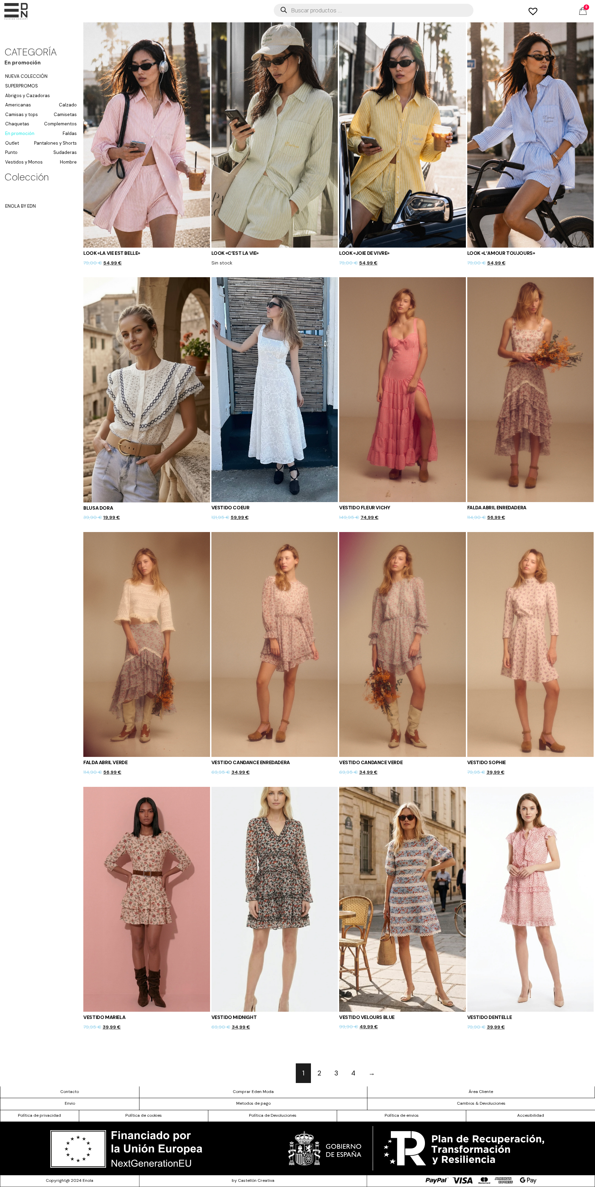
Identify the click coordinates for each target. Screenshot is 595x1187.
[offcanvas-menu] (16, 11)
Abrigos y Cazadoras (27, 95)
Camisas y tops (21, 114)
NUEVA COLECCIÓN (26, 76)
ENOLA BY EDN (20, 206)
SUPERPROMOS (21, 86)
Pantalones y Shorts (55, 143)
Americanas (18, 105)
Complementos (60, 124)
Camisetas (65, 114)
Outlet (12, 143)
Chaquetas (17, 124)
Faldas (70, 133)
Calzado (68, 105)
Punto (11, 152)
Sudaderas (65, 152)
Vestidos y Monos (24, 162)
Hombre (68, 162)
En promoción (19, 133)
